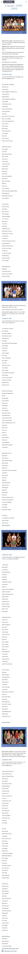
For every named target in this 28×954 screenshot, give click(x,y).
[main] (14, 7)
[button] (1, 2)
